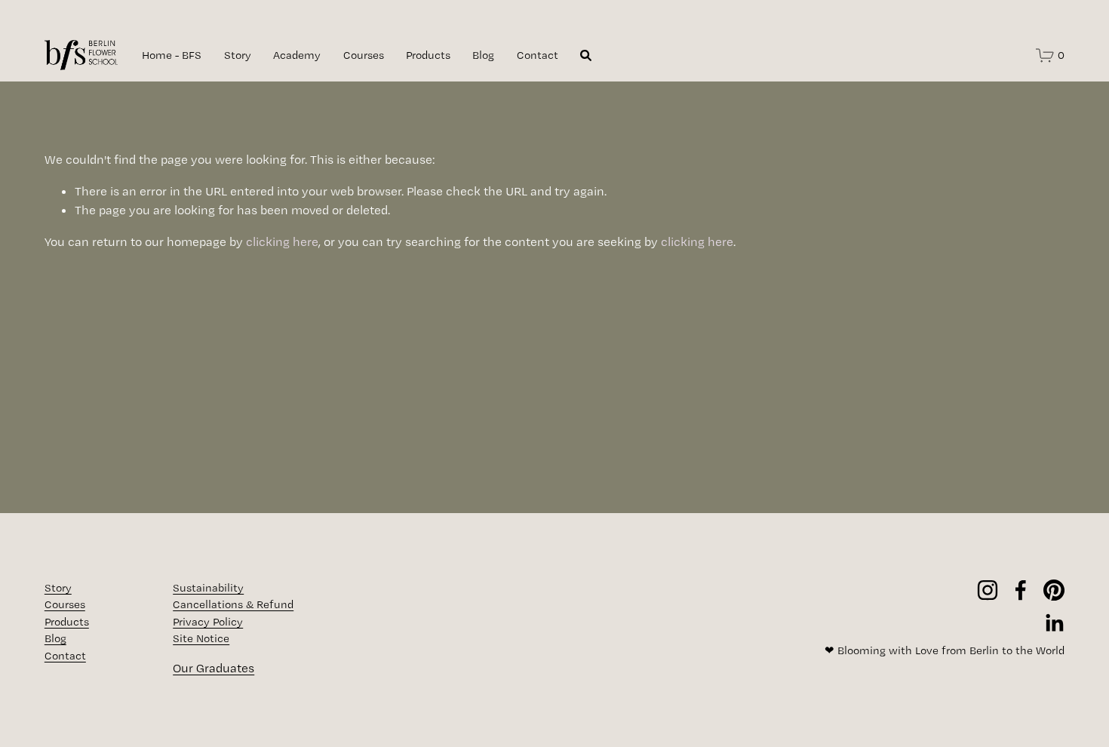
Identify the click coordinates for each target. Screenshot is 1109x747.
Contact (537, 55)
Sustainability (208, 588)
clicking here (282, 241)
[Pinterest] (1053, 590)
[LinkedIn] (1053, 623)
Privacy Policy (208, 622)
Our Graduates (213, 667)
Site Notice (201, 638)
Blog (483, 55)
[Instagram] (987, 590)
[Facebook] (1020, 590)
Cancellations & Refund (233, 604)
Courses (363, 55)
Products (428, 55)
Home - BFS (171, 55)
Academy (297, 55)
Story (237, 55)
